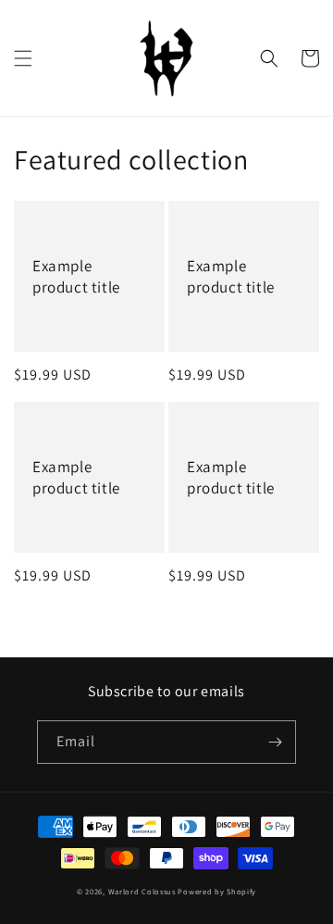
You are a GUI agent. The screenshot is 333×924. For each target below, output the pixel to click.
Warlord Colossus (142, 891)
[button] (23, 58)
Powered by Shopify (217, 891)
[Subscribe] (274, 742)
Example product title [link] (76, 276)
